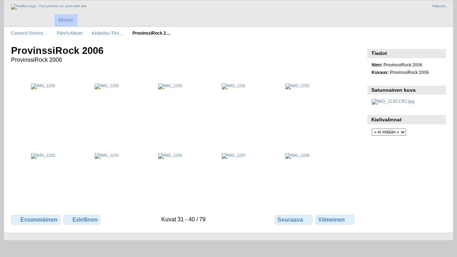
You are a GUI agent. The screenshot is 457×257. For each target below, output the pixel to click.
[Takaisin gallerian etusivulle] (49, 7)
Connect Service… (29, 33)
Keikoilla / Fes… (107, 33)
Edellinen (85, 220)
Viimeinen (331, 220)
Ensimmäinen (38, 220)
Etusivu (66, 19)
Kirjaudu (439, 6)
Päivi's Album (69, 33)
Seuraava (290, 220)
